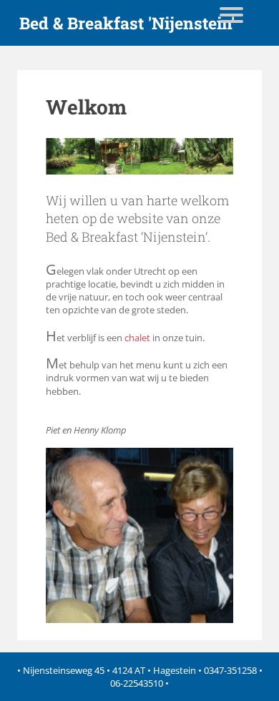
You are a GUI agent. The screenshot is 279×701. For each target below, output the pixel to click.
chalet (137, 337)
